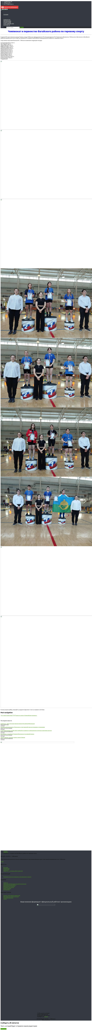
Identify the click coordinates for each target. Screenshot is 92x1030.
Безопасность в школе (9, 886)
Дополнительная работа (9, 885)
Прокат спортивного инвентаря (11, 895)
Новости (5, 852)
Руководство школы (8, 887)
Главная (5, 851)
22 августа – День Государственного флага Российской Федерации (18, 723)
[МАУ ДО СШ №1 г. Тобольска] (5, 9)
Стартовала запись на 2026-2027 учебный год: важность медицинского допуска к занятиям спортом (26, 730)
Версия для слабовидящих (11, 7)
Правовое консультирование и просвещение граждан (17, 877)
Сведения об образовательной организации (14, 884)
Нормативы (6, 868)
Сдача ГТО (6, 869)
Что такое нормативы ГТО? (8, 715)
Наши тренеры (7, 888)
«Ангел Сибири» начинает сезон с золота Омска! (13, 737)
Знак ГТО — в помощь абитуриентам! (13, 871)
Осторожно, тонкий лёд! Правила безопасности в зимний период (17, 734)
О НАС (2, 861)
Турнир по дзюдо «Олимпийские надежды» (26, 715)
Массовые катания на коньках (11, 896)
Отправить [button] (3, 1029)
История (5, 867)
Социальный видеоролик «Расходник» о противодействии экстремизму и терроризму (23, 727)
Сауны (5, 899)
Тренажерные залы (8, 897)
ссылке (46, 1016)
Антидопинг (6, 889)
